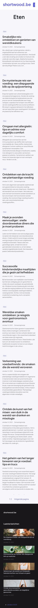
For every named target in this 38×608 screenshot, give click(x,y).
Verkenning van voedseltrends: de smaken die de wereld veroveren (18, 364)
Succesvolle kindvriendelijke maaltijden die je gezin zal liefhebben (19, 269)
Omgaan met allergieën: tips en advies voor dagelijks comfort (17, 129)
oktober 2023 (12, 605)
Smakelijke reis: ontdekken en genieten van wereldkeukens (19, 39)
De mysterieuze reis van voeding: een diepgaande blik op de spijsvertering (18, 83)
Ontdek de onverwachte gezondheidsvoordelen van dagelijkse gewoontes (16, 590)
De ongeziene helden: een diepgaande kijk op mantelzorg (19, 538)
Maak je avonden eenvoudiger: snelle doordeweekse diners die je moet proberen (18, 222)
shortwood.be (17, 4)
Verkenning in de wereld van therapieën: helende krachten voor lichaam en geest (17, 572)
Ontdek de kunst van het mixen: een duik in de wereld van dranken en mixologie (17, 414)
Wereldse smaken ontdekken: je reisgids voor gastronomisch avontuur (16, 317)
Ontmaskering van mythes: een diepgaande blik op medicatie (18, 555)
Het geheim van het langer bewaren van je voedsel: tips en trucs (18, 461)
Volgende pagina (21, 499)
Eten (4, 31)
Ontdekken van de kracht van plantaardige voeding (18, 176)
